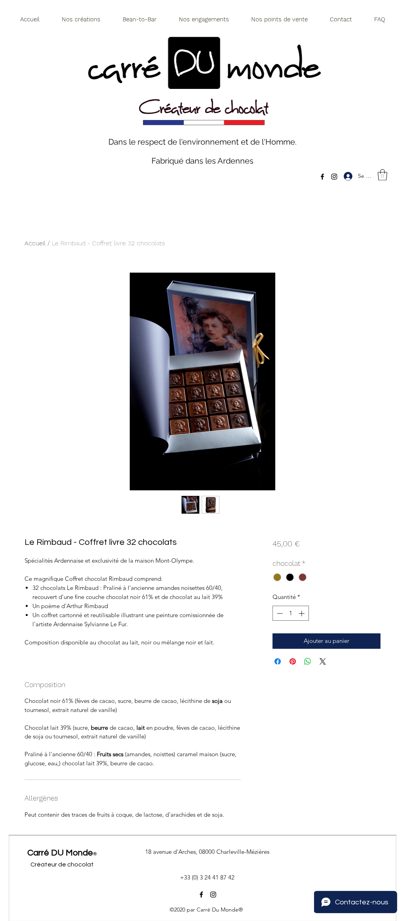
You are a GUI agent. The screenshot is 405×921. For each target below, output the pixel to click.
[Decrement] (279, 613)
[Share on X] (322, 661)
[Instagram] (334, 177)
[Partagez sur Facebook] (277, 661)
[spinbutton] (290, 613)
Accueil (35, 243)
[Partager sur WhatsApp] (307, 661)
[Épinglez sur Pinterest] (292, 661)
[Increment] (302, 613)
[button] (382, 175)
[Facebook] (322, 177)
